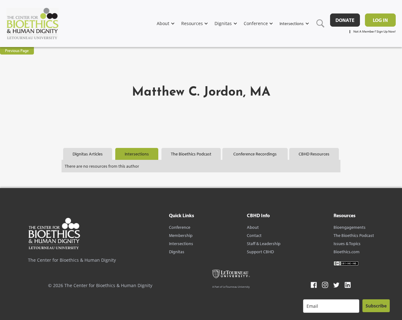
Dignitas (176, 251)
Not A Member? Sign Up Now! (374, 31)
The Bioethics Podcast (354, 235)
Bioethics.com (347, 251)
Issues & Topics (347, 243)
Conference (179, 227)
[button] (169, 23)
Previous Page (17, 50)
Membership (181, 235)
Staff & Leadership (263, 243)
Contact (254, 235)
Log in (380, 20)
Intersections (181, 243)
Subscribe (376, 306)
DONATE (345, 20)
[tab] (87, 154)
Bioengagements (350, 227)
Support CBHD (260, 251)
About (253, 227)
